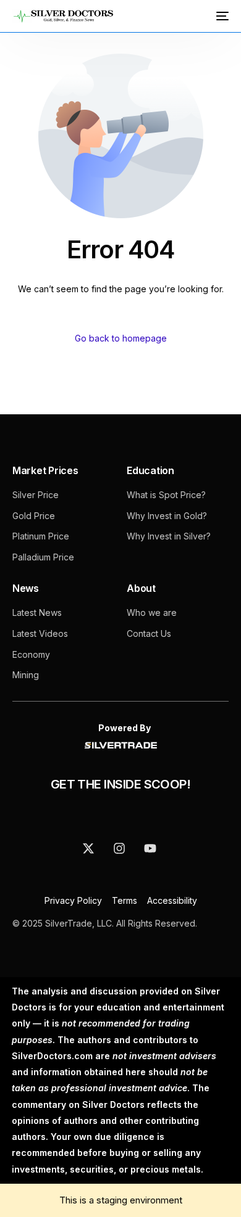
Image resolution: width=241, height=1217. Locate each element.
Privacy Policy (74, 900)
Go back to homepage (121, 338)
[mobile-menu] (221, 16)
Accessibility (172, 900)
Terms (124, 900)
